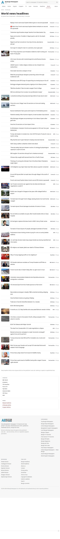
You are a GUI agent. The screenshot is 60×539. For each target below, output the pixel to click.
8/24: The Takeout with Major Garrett (20, 324)
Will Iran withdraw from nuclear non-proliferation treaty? (26, 92)
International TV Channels (47, 436)
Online (9, 6)
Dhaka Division (4, 461)
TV (26, 6)
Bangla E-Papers (45, 432)
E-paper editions (7, 407)
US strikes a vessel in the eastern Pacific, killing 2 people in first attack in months (27, 318)
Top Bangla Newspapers (47, 421)
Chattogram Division (6, 463)
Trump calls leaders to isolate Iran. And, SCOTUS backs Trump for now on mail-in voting (30, 135)
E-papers (21, 6)
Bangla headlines (7, 403)
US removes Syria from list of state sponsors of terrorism (26, 284)
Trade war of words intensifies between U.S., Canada (25, 302)
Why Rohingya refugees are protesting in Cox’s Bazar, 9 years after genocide (28, 119)
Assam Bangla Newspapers (47, 453)
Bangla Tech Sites (45, 445)
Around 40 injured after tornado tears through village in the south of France (29, 175)
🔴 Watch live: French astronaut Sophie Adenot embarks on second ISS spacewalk (29, 27)
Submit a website (25, 479)
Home (2, 9)
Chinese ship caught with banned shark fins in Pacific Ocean (27, 157)
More (56, 6)
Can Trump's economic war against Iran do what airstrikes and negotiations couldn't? (27, 185)
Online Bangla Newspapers (48, 426)
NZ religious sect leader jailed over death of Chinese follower (27, 247)
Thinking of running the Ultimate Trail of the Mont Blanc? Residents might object (29, 162)
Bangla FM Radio (45, 439)
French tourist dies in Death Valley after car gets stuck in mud (27, 270)
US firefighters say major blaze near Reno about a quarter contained (29, 167)
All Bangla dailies (7, 405)
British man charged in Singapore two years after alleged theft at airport (28, 192)
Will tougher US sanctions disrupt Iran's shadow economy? (26, 153)
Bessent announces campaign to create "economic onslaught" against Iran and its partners (27, 333)
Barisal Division (5, 470)
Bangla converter (25, 483)
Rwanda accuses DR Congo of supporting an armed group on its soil (29, 80)
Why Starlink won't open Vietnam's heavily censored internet (27, 140)
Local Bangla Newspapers (47, 430)
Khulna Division (5, 466)
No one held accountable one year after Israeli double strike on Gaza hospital (29, 215)
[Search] (57, 2)
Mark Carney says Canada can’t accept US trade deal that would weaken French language (28, 346)
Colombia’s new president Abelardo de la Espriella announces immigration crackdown (27, 278)
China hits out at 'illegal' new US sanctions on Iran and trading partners (27, 104)
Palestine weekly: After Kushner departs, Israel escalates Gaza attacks (29, 114)
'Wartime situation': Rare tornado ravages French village (26, 88)
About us (23, 466)
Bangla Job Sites (45, 443)
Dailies (3, 6)
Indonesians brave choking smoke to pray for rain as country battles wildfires (29, 233)
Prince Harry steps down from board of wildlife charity (25, 353)
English (15, 6)
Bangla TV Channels (46, 434)
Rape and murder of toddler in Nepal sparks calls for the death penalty (27, 37)
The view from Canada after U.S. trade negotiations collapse (27, 328)
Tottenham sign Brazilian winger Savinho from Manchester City (27, 32)
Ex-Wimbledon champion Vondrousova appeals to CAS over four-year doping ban (29, 129)
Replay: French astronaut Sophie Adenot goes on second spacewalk (29, 22)
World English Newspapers (47, 456)
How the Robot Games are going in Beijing (22, 298)
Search (22, 481)
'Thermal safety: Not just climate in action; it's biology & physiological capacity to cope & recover (29, 148)
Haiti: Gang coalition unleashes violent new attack (24, 143)
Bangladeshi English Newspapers (49, 428)
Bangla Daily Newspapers (47, 423)
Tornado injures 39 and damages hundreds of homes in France (27, 206)
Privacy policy (24, 470)
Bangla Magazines (45, 441)
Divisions (35, 6)
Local (30, 6)
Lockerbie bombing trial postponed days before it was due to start (28, 96)
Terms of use (24, 474)
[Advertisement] (30, 534)
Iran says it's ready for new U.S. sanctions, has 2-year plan (26, 48)
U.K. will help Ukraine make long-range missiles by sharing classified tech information (30, 241)
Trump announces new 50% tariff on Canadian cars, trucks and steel (27, 339)
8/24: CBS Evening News (17, 305)
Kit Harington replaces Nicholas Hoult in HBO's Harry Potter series (28, 221)
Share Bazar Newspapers (47, 447)
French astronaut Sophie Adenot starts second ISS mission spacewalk (29, 180)
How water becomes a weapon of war (20, 71)
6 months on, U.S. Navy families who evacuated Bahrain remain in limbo (30, 309)
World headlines (25, 463)
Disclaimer (23, 472)
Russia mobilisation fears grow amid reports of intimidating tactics (28, 111)
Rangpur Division (5, 474)
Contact (23, 468)
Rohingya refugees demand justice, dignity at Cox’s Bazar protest (28, 84)
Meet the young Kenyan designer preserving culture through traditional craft (27, 75)
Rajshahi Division (5, 468)
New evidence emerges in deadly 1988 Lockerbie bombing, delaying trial (29, 293)
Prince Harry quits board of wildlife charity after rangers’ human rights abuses (28, 361)
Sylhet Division (4, 472)
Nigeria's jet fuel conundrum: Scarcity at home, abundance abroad (26, 43)
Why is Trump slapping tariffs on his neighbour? (23, 255)
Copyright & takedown (26, 476)
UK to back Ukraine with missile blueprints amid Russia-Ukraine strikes (28, 60)
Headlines (42, 6)
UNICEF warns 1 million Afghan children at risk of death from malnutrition (27, 66)
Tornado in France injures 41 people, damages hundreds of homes (28, 228)
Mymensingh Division (6, 476)
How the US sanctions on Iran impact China (22, 124)
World (48, 6)
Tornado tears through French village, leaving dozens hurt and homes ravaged (29, 200)
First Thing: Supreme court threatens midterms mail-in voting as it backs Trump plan (28, 52)
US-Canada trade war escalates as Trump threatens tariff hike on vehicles (28, 263)
